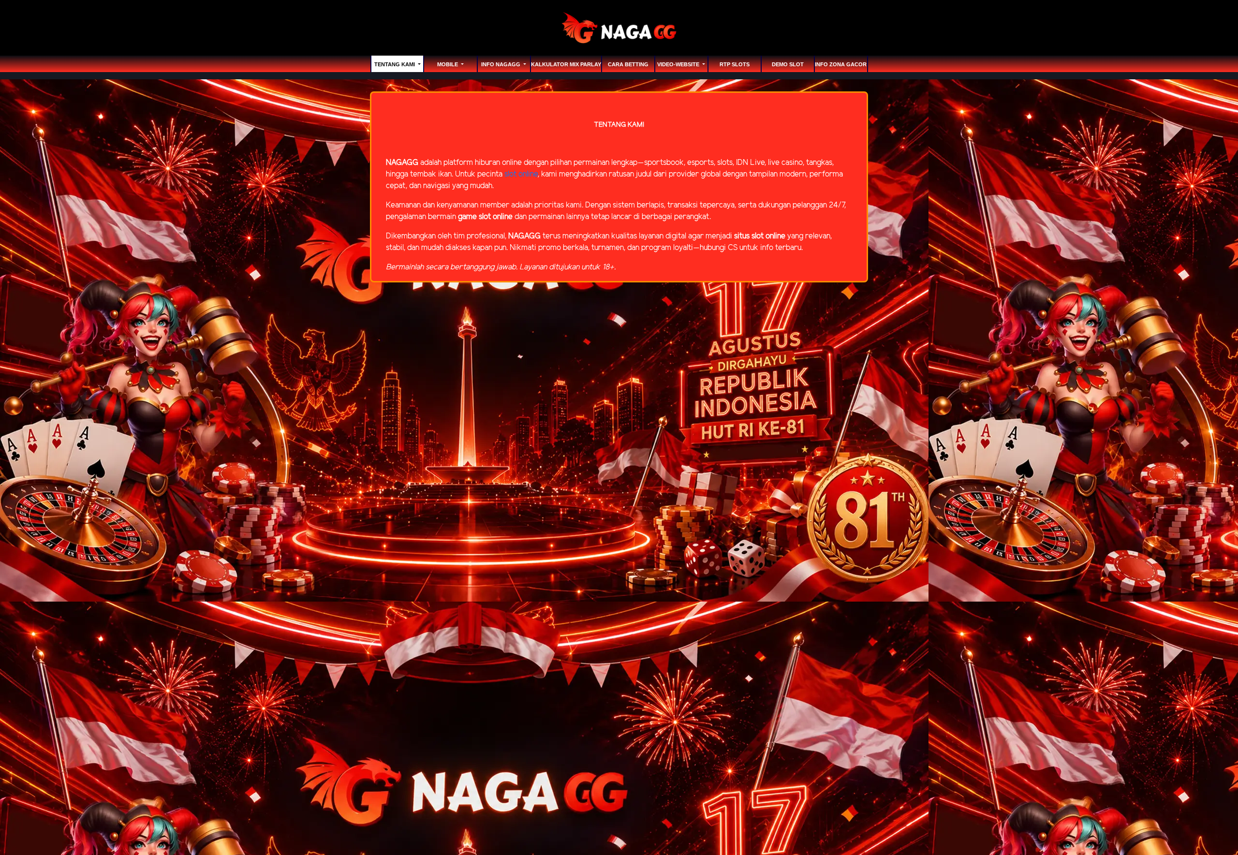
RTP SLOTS (735, 64)
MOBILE (448, 64)
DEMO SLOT (788, 64)
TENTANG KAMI (395, 64)
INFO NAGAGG (501, 64)
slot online (521, 174)
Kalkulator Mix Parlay (566, 64)
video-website (679, 64)
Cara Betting (628, 64)
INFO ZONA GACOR (841, 64)
